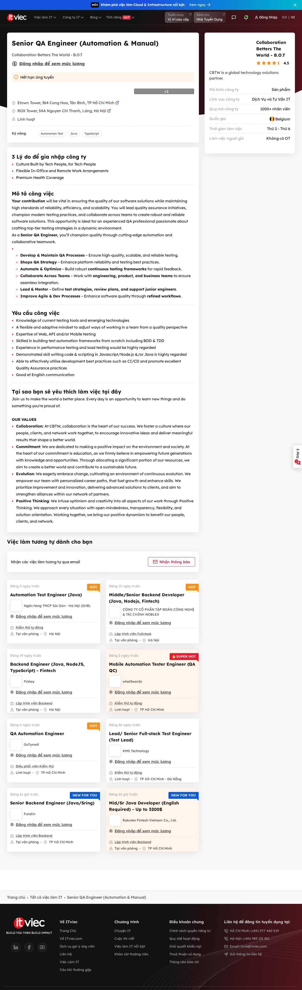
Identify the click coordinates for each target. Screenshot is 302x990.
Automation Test (52, 133)
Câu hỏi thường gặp (75, 970)
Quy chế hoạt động (184, 938)
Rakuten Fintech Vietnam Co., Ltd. (149, 820)
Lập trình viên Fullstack (133, 634)
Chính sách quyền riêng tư (189, 931)
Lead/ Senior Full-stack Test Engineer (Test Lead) (150, 737)
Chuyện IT (122, 931)
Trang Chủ (68, 931)
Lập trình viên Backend (34, 703)
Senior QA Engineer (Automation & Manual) (106, 897)
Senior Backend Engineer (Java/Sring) (52, 803)
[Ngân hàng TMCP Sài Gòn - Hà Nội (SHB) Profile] (16, 606)
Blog (94, 17)
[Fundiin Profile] (16, 814)
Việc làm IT (43, 17)
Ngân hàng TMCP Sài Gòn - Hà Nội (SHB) (57, 606)
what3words (132, 681)
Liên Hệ (66, 954)
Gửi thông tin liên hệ (246, 954)
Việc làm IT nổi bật (129, 946)
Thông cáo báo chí (184, 962)
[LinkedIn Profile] (17, 949)
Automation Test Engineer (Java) (46, 594)
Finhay (29, 681)
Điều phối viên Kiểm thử (35, 766)
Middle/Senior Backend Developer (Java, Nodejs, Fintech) (146, 598)
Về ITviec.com (71, 938)
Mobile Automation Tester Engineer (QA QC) (152, 667)
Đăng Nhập (268, 17)
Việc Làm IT (69, 962)
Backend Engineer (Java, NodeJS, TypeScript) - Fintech (47, 667)
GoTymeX (31, 744)
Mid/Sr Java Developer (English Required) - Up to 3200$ (144, 806)
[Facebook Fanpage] (31, 949)
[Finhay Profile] (16, 681)
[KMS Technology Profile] (115, 751)
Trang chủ (16, 897)
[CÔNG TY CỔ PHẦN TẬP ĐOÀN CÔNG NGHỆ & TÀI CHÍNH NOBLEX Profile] (115, 612)
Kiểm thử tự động (29, 627)
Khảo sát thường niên (131, 954)
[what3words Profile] (115, 681)
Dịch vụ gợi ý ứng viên (77, 946)
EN (284, 17)
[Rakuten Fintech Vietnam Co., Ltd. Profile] (115, 820)
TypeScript (91, 133)
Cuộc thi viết (124, 938)
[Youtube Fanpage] (42, 949)
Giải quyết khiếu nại (185, 946)
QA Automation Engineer (37, 733)
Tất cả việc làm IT (46, 897)
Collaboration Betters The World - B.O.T (271, 49)
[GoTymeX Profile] (16, 744)
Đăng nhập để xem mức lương (52, 63)
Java (73, 133)
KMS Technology (136, 751)
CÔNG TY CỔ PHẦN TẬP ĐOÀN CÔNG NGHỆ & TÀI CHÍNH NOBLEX (158, 612)
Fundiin (29, 814)
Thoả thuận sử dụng (185, 954)
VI (293, 17)
